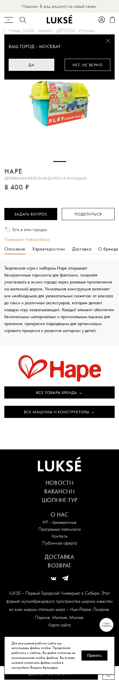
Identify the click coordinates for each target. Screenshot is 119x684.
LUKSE (28, 30)
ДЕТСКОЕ (66, 30)
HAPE (13, 171)
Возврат (59, 565)
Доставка (59, 557)
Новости (60, 482)
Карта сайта (60, 625)
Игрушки (87, 30)
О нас (60, 514)
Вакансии (59, 491)
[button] (59, 161)
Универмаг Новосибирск (27, 239)
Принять (94, 655)
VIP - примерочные (59, 522)
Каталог (45, 30)
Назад (14, 30)
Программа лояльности (59, 529)
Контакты (60, 536)
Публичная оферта (59, 543)
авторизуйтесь (21, 195)
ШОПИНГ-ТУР (59, 500)
